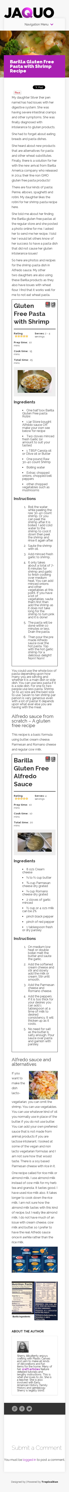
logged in (29, 1460)
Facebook (22, 1409)
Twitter (29, 1409)
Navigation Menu (36, 24)
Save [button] (47, 306)
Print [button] (53, 306)
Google (15, 1409)
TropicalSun (49, 1481)
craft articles (31, 1369)
